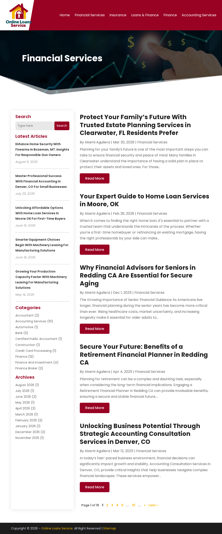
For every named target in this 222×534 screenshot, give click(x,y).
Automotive (24, 327)
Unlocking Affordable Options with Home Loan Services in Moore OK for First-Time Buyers (40, 213)
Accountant (24, 315)
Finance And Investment (33, 362)
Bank (19, 333)
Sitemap (109, 528)
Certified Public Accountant (36, 339)
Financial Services (90, 15)
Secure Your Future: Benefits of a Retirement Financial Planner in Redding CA (144, 354)
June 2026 (23, 396)
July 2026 (22, 391)
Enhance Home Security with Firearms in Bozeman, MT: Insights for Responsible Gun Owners (42, 149)
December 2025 (27, 432)
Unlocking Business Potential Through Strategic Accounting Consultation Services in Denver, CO (140, 434)
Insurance (117, 15)
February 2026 (26, 420)
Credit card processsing (33, 351)
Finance (170, 15)
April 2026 (22, 408)
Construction (25, 345)
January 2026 (25, 426)
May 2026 (22, 402)
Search (62, 125)
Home (65, 15)
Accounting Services (199, 15)
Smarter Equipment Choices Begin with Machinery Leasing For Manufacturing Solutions (42, 245)
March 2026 (24, 414)
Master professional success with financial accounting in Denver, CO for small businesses (41, 181)
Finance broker (26, 368)
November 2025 (27, 438)
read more (94, 178)
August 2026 (24, 385)
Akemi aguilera (97, 142)
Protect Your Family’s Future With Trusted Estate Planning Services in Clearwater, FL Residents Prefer (135, 125)
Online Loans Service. (57, 528)
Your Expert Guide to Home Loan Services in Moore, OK (144, 200)
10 (133, 505)
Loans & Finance (145, 15)
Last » (153, 505)
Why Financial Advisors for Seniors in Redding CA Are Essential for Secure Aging (138, 275)
